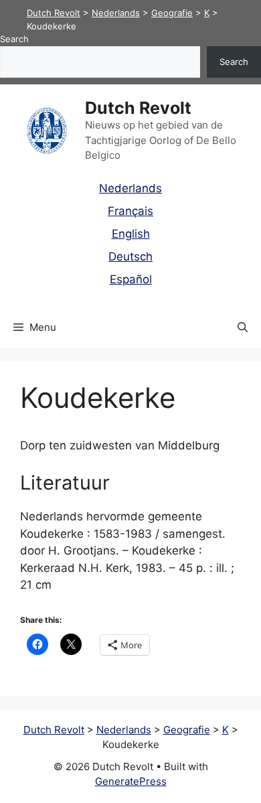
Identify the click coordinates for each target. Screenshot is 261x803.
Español (131, 279)
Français (130, 211)
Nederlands (130, 188)
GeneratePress (131, 781)
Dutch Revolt (138, 108)
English (131, 233)
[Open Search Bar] (242, 327)
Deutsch (130, 256)
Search (14, 38)
